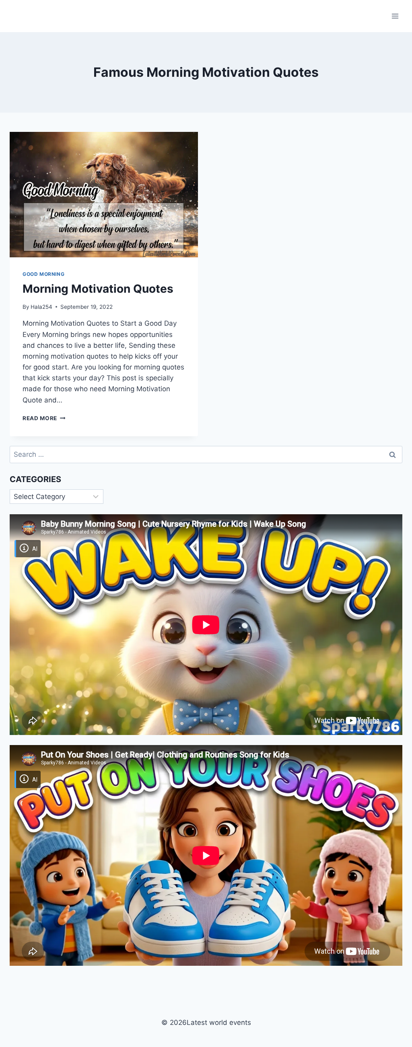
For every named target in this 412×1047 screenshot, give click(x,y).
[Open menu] (394, 16)
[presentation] (104, 194)
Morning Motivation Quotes (98, 289)
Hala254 (41, 307)
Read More (44, 418)
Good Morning (43, 274)
